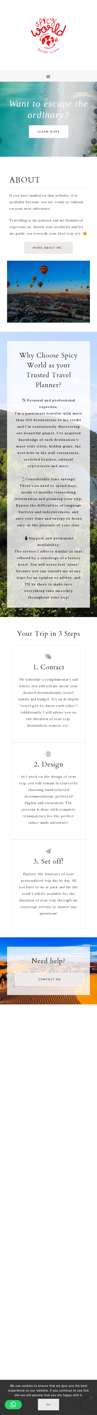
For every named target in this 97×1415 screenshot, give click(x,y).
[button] (48, 76)
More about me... (49, 247)
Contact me (49, 979)
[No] (91, 1397)
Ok (48, 1404)
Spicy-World (48, 35)
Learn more (48, 131)
